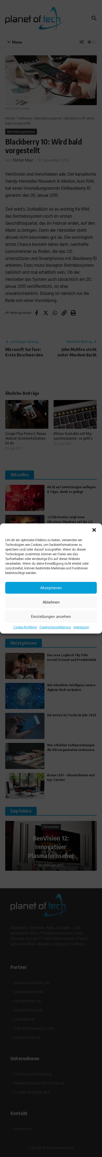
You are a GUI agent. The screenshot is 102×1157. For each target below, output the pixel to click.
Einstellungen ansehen (51, 616)
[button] (94, 530)
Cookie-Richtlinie (25, 627)
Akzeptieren (51, 587)
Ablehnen (51, 602)
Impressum (81, 627)
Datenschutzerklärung (55, 627)
